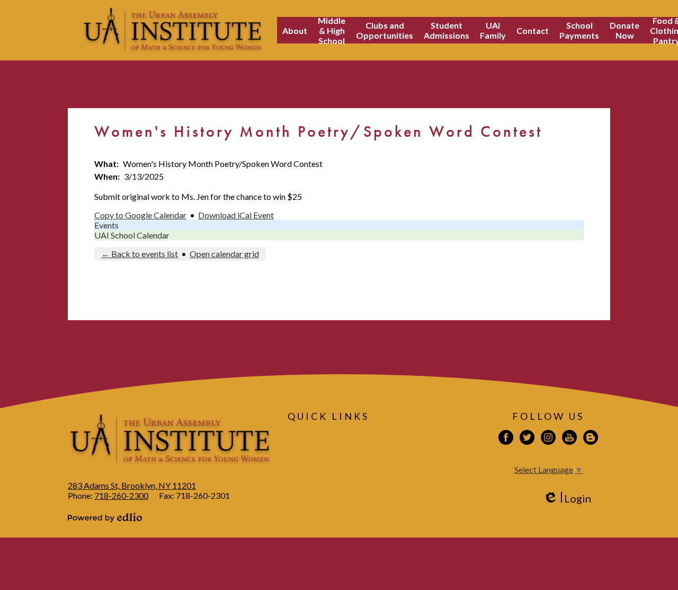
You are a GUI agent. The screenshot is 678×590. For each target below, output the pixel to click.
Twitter (527, 437)
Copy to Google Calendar (140, 215)
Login (567, 498)
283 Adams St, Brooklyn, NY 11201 (132, 485)
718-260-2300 (121, 495)
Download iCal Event (236, 215)
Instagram (548, 437)
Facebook (505, 437)
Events (106, 225)
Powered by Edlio (105, 517)
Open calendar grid (224, 254)
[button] (295, 30)
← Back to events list (139, 254)
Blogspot (590, 437)
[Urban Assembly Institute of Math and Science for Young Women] (172, 30)
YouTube (569, 437)
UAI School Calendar (132, 235)
